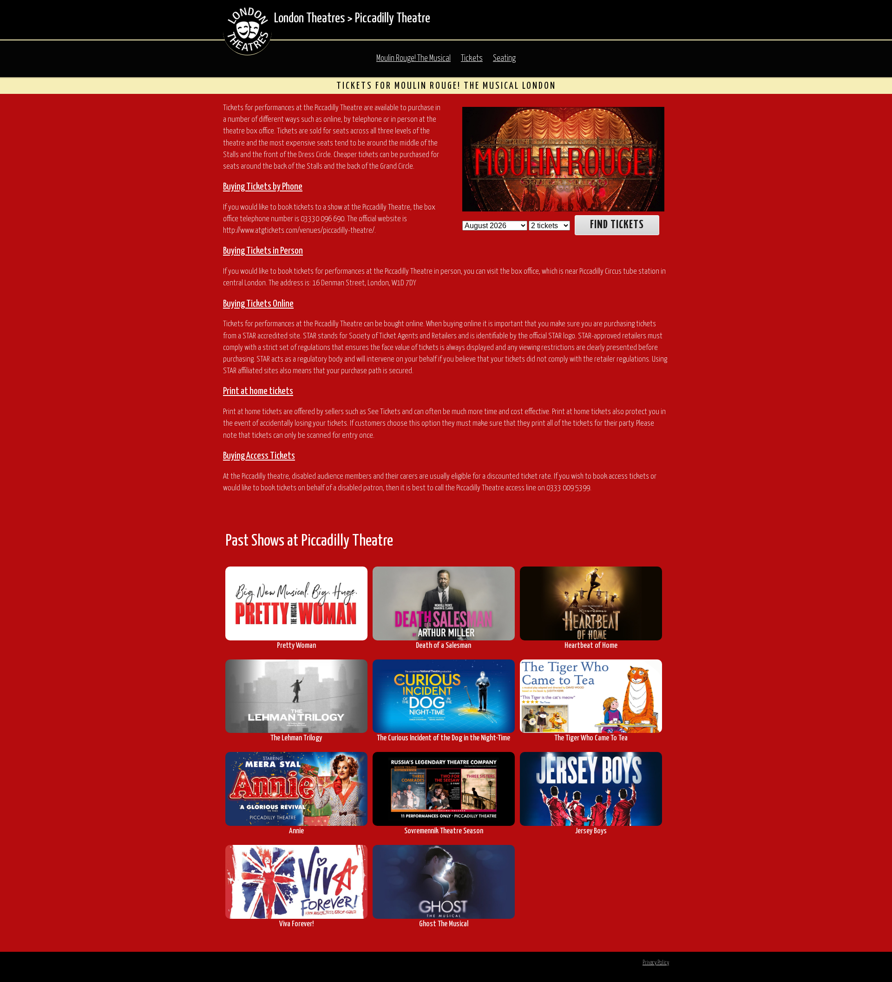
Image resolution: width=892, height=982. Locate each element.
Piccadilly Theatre (392, 18)
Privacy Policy (656, 963)
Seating (504, 58)
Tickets (472, 58)
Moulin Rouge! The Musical (413, 58)
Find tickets (617, 225)
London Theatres (309, 18)
